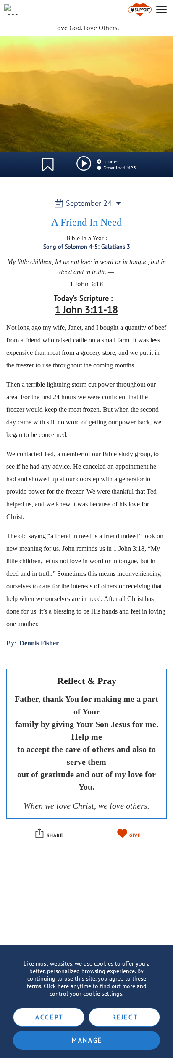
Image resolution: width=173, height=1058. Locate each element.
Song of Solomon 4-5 (70, 246)
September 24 (89, 203)
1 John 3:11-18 (86, 309)
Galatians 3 (115, 246)
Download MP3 (119, 167)
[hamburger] (161, 10)
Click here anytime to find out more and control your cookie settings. (95, 989)
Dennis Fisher (39, 643)
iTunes (110, 161)
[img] (83, 163)
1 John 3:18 (86, 284)
